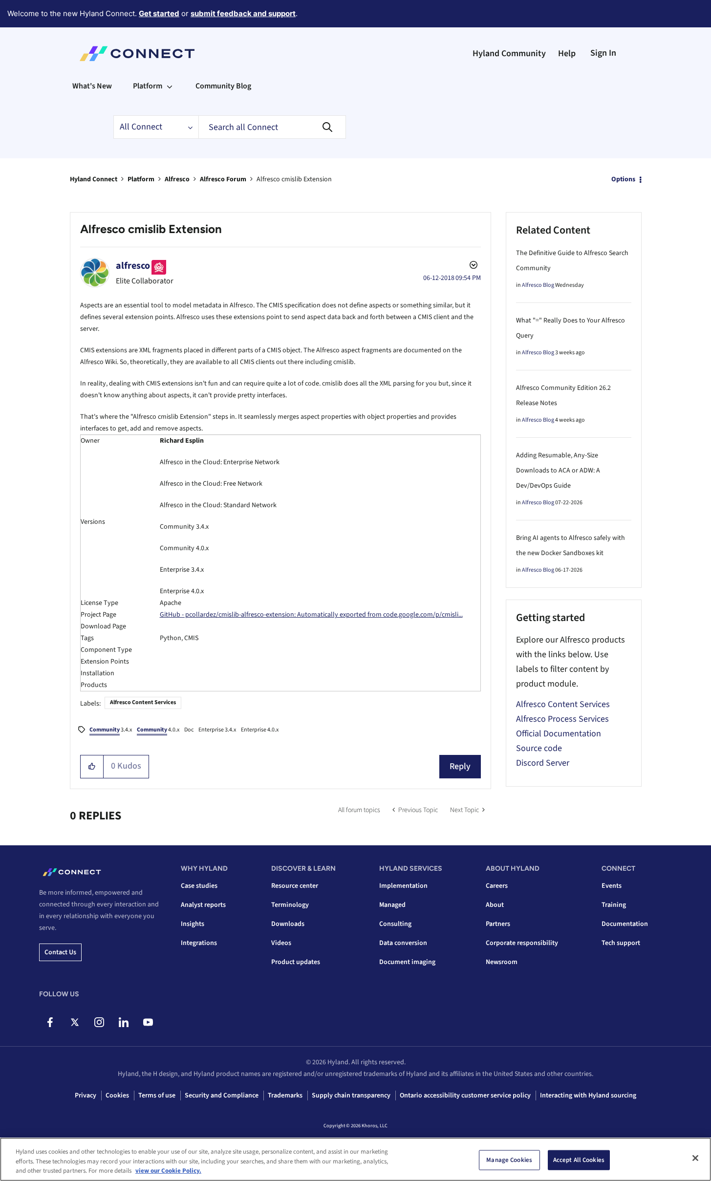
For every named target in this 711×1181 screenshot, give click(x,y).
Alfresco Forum (223, 179)
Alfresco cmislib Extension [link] (294, 179)
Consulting (395, 924)
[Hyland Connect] (137, 53)
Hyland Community (509, 53)
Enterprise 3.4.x (217, 730)
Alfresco (177, 179)
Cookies (117, 1095)
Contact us (60, 952)
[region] (355, 1159)
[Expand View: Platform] (169, 86)
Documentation (625, 924)
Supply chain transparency (351, 1095)
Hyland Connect (93, 179)
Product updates (295, 962)
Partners (498, 924)
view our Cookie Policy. (168, 1170)
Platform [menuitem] (147, 86)
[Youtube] (148, 1022)
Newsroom (501, 962)
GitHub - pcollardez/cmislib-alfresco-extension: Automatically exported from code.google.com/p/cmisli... (311, 615)
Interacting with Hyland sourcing (588, 1095)
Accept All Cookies (578, 1159)
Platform (141, 179)
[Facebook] (50, 1022)
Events (612, 886)
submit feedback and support (243, 13)
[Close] (695, 1158)
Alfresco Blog (538, 285)
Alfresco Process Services (562, 719)
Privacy (85, 1095)
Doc (189, 730)
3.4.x (110, 730)
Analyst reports (203, 905)
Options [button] (623, 179)
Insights (192, 924)
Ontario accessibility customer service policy (465, 1095)
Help (567, 53)
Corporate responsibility (522, 943)
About (495, 905)
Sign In (603, 53)
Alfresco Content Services (143, 702)
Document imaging (407, 962)
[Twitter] (75, 1022)
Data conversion (403, 943)
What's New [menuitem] (92, 86)
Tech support (621, 943)
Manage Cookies (509, 1159)
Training (614, 905)
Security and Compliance (222, 1095)
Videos (281, 943)
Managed (392, 905)
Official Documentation (558, 734)
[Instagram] (99, 1022)
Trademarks (285, 1095)
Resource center (294, 886)
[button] (92, 766)
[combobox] (272, 127)
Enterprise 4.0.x (260, 730)
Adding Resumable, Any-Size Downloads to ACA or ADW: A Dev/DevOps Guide (558, 471)
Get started (159, 13)
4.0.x (158, 730)
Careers (497, 886)
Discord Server (542, 763)
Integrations (199, 943)
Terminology (290, 905)
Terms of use (156, 1095)
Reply (460, 766)
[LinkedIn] (123, 1022)
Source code (539, 748)
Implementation (403, 886)
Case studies (199, 886)
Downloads (287, 924)
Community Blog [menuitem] (223, 86)
